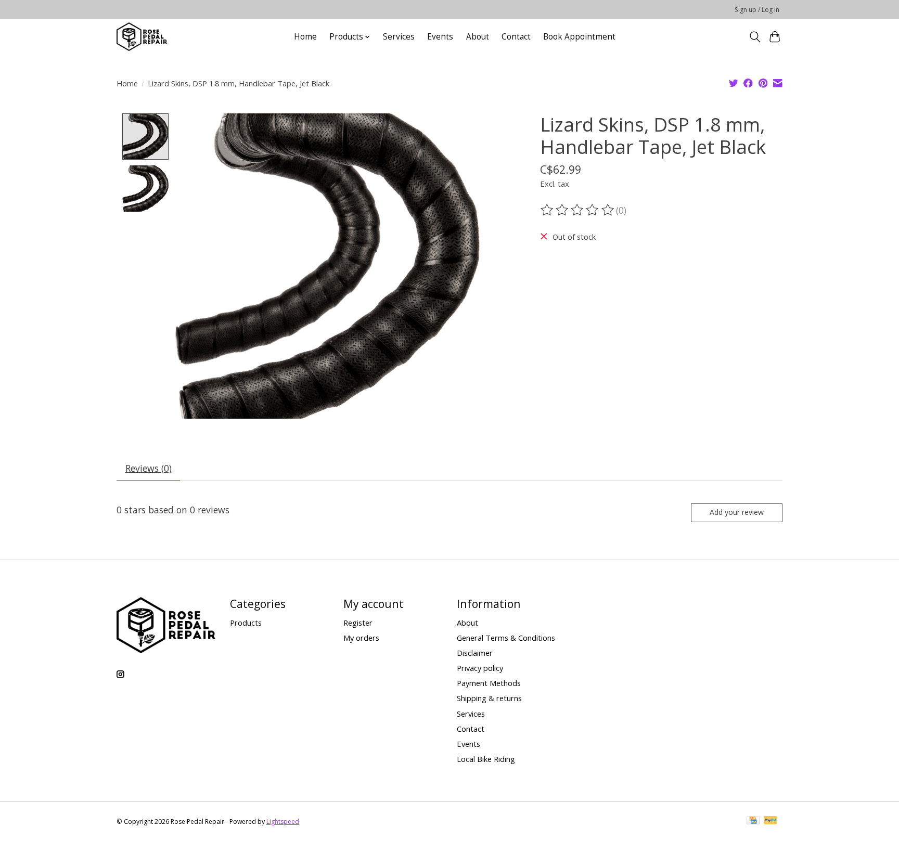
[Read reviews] (578, 210)
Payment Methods (489, 683)
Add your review (737, 512)
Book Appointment (579, 36)
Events (440, 36)
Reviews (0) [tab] (148, 468)
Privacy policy (480, 668)
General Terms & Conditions (506, 637)
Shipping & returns (489, 698)
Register (358, 622)
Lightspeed (282, 821)
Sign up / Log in (757, 9)
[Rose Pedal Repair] (142, 36)
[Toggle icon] (754, 37)
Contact (516, 36)
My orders (361, 637)
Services (399, 36)
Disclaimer (475, 653)
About (477, 36)
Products (246, 622)
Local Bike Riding (486, 759)
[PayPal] (770, 821)
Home (305, 36)
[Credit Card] (753, 821)
